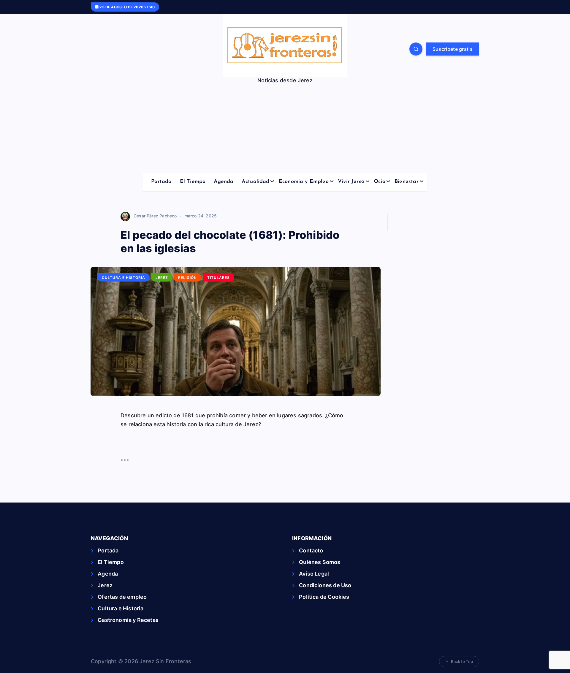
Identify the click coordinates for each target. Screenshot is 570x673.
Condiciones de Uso (325, 585)
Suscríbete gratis (453, 49)
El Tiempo (193, 181)
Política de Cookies (324, 597)
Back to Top (462, 661)
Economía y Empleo (304, 181)
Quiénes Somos (319, 562)
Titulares (218, 277)
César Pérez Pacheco (155, 215)
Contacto (311, 550)
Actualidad (256, 181)
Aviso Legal (314, 574)
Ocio (379, 181)
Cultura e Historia (123, 277)
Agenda (224, 181)
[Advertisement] (285, 128)
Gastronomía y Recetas (128, 620)
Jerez (162, 277)
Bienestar (407, 181)
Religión (187, 277)
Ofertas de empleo (122, 597)
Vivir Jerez (351, 181)
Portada (161, 181)
